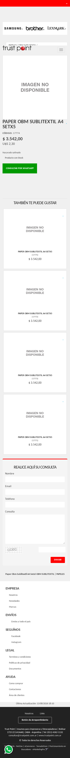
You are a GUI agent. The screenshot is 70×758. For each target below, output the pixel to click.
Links (42, 713)
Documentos (15, 669)
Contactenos (15, 689)
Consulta (10, 511)
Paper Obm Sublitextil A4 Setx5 (35, 251)
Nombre (9, 473)
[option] (13, 28)
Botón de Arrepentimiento (35, 720)
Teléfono (10, 499)
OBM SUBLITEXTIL (27, 45)
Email (8, 486)
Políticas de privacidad (19, 663)
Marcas (12, 607)
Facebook (15, 636)
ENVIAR (58, 560)
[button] (55, 3)
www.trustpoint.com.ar (50, 735)
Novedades (14, 601)
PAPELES (13, 45)
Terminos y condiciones (20, 657)
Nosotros (13, 595)
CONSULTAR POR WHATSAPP (20, 168)
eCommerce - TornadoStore (36, 746)
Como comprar (16, 683)
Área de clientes (16, 695)
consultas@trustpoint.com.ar (23, 735)
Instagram (16, 642)
